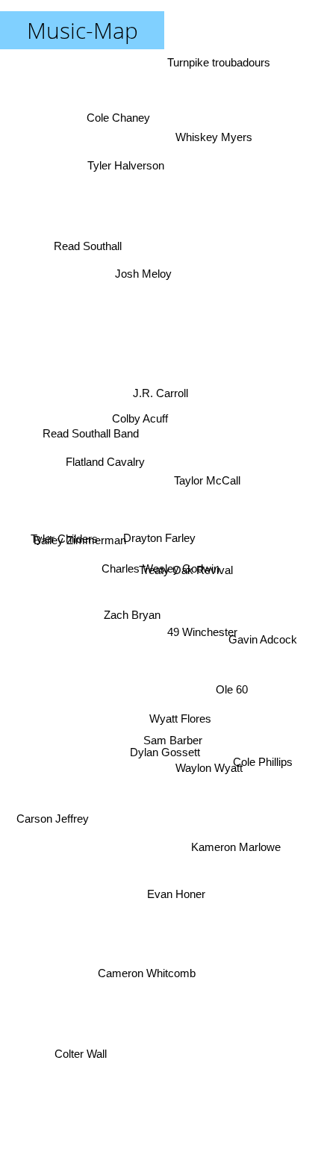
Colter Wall (72, 1024)
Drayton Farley (163, 514)
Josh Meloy (129, 293)
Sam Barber (172, 738)
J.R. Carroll (165, 409)
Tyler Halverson (128, 167)
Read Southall (87, 240)
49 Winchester (201, 634)
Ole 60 (230, 694)
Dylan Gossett (162, 755)
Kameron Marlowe (236, 832)
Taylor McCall (202, 464)
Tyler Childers (65, 535)
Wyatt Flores (180, 716)
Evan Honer (182, 888)
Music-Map (82, 30)
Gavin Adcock (262, 661)
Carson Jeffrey (55, 823)
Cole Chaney (126, 105)
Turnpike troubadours (220, 62)
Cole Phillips (263, 751)
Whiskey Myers (205, 113)
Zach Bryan (131, 621)
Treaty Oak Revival (185, 573)
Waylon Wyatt (208, 767)
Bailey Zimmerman (82, 599)
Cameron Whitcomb (147, 976)
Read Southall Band (90, 373)
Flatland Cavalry (108, 420)
